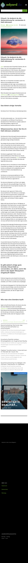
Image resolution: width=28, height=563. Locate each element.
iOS (17, 157)
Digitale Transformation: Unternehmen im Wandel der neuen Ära (14, 351)
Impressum (4, 485)
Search (24, 10)
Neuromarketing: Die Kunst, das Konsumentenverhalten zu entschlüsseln (11, 326)
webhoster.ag (4, 94)
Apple (2, 66)
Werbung (4, 493)
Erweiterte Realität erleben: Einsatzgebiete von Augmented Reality (14, 340)
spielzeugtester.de (14, 94)
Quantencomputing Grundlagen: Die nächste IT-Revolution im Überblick (13, 363)
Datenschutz (5, 489)
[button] (26, 4)
